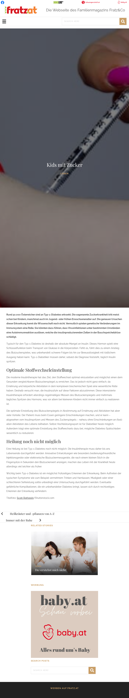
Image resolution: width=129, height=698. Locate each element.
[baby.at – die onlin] (64, 624)
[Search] (122, 21)
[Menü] (4, 21)
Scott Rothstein (25, 498)
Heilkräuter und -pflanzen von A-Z (32, 514)
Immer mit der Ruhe (19, 520)
